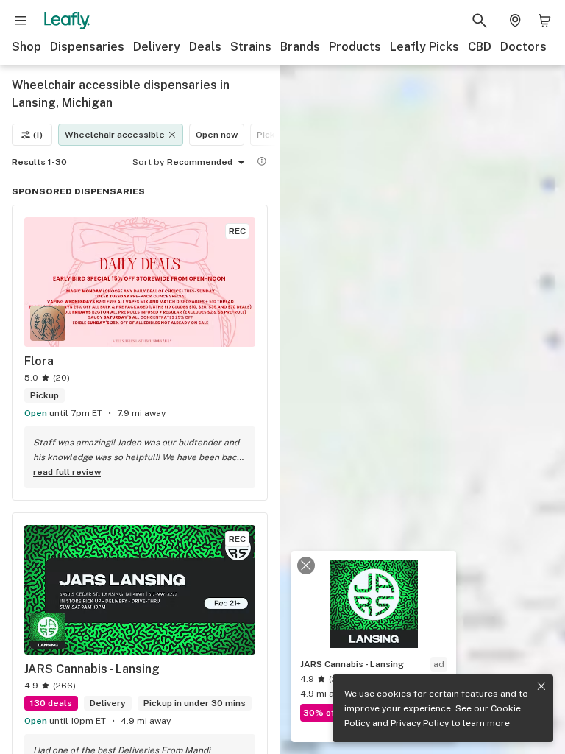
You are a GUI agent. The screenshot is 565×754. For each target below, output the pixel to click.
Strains (250, 47)
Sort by (148, 162)
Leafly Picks (424, 47)
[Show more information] (262, 161)
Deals (205, 47)
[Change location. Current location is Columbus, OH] (515, 20)
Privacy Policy (420, 723)
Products (355, 47)
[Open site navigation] (20, 20)
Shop (26, 47)
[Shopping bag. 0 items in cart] (544, 20)
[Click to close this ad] (306, 565)
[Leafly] (67, 20)
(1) (38, 135)
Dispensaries (87, 47)
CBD (479, 47)
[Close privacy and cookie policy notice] (541, 686)
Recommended (199, 162)
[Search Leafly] (479, 20)
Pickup (271, 135)
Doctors (523, 47)
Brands (300, 47)
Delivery (156, 47)
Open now (217, 135)
